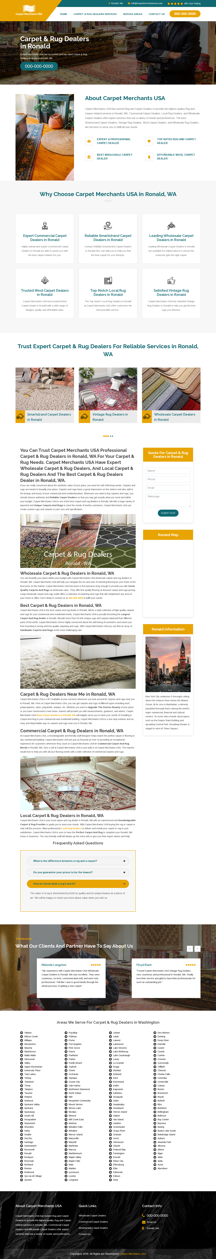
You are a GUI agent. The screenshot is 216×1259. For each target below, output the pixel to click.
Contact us (157, 14)
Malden (72, 1168)
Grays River (119, 1130)
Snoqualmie (30, 1119)
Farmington (118, 1153)
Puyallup (73, 1032)
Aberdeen (162, 1168)
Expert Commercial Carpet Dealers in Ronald (45, 238)
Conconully (163, 1063)
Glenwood (118, 1142)
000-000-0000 (185, 14)
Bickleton (162, 1108)
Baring (161, 1127)
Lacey (116, 1059)
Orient (72, 1070)
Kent (115, 1078)
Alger (160, 1153)
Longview (73, 1180)
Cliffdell (161, 1066)
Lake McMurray (120, 1051)
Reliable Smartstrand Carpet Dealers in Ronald (108, 238)
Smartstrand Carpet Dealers (93, 1228)
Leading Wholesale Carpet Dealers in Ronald (171, 238)
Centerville (163, 1082)
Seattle (27, 1134)
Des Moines (164, 1032)
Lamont (116, 1040)
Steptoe (28, 1097)
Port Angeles (75, 1044)
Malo (71, 1164)
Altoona (161, 1146)
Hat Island (118, 1119)
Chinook (162, 1070)
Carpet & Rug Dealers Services (95, 14)
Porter (72, 1040)
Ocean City (74, 1082)
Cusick (161, 1051)
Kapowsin (118, 1089)
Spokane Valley (32, 1104)
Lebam (116, 1032)
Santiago (28, 1142)
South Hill (29, 1115)
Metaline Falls (76, 1127)
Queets (28, 1180)
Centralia (162, 1078)
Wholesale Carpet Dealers (92, 1215)
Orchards (73, 1074)
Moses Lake (75, 1108)
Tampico (28, 1089)
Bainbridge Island (166, 1134)
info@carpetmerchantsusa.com (147, 3)
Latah (116, 1036)
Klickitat (117, 1070)
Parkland (73, 1055)
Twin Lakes (30, 1074)
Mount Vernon (76, 1104)
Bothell (161, 1100)
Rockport (28, 1157)
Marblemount (75, 1153)
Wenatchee (30, 1044)
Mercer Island (76, 1134)
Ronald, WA (117, 3)
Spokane (28, 1108)
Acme (160, 1164)
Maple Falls (74, 1161)
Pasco (72, 1051)
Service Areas (132, 14)
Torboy (27, 1078)
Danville (162, 1044)
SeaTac (28, 1138)
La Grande (118, 1063)
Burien (161, 1089)
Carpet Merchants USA (133, 1254)
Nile (71, 1097)
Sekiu (27, 1130)
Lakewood (118, 1044)
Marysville (74, 1138)
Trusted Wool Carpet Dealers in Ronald (45, 292)
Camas (161, 1085)
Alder (160, 1157)
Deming (161, 1036)
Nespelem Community (80, 1100)
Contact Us (84, 1234)
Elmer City (118, 1161)
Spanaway (29, 1112)
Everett (116, 1157)
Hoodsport (118, 1108)
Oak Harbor (74, 1085)
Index (116, 1100)
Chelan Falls (164, 1074)
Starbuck (28, 1100)
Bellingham (163, 1112)
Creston (162, 1059)
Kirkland (117, 1074)
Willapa (28, 1040)
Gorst (116, 1138)
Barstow (162, 1123)
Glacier (116, 1146)
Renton (28, 1168)
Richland (28, 1164)
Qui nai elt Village (33, 1176)
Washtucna (30, 1051)
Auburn (161, 1138)
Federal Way (119, 1149)
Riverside (29, 1161)
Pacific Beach (75, 1063)
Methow (73, 1123)
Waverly (28, 1048)
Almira (161, 1149)
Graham (117, 1134)
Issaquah (118, 1097)
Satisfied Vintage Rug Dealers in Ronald (171, 292)
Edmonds (118, 1172)
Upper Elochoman (33, 1066)
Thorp (27, 1085)
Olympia (73, 1078)
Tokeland (29, 1082)
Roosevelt (29, 1149)
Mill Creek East (76, 1119)
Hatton (116, 1115)
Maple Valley (75, 1157)
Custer (161, 1048)
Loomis (72, 1176)
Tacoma (28, 1093)
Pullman (73, 1036)
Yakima (27, 1032)
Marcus (72, 1149)
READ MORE (67, 378)
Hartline (117, 1123)
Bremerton (163, 1093)
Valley (27, 1063)
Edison (116, 1176)
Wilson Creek (31, 1036)
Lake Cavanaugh (121, 1055)
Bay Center (163, 1119)
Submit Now (168, 513)
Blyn (160, 1104)
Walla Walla (30, 1055)
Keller (116, 1085)
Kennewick (118, 1082)
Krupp (116, 1066)
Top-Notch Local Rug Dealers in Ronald (108, 292)
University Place (32, 1070)
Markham (73, 1146)
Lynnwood (74, 1172)
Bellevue (162, 1115)
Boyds (161, 1097)
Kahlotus (117, 1093)
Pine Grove (74, 1048)
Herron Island (120, 1112)
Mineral (72, 1115)
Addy (160, 1161)
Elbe (115, 1168)
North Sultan (75, 1093)
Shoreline (29, 1127)
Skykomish (29, 1123)
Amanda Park (164, 1142)
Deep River (163, 1040)
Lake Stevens (120, 1048)
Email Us (151, 1222)
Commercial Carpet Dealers (93, 1221)
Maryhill (72, 1142)
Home (63, 14)
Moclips (72, 1112)
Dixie (115, 1180)
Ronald (27, 1153)
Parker (72, 1059)
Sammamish (30, 1146)
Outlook (73, 1066)
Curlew (161, 1055)
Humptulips (118, 1104)
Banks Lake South (167, 1130)
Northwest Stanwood (79, 1089)
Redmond (29, 1172)
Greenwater (119, 1127)
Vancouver (29, 1059)
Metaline (73, 1130)
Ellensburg (118, 1164)
